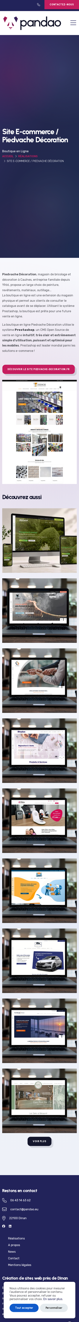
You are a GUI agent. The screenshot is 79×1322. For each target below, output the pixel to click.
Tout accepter (24, 1307)
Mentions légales (19, 1265)
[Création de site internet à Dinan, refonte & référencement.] (32, 23)
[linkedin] (11, 1226)
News (12, 1251)
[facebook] (5, 1226)
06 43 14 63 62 (20, 1200)
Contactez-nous (62, 4)
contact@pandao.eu (24, 1209)
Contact (13, 1258)
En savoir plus (52, 1299)
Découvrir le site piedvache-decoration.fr (39, 369)
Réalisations (28, 156)
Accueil (8, 156)
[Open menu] (73, 23)
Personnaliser (54, 1307)
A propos (14, 1245)
